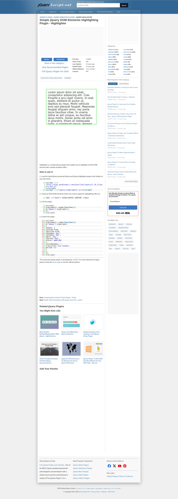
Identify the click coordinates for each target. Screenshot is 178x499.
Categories (52, 12)
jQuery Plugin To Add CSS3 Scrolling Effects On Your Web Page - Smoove (92, 361)
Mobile (125, 62)
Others (110, 64)
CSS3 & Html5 (112, 54)
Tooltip (110, 74)
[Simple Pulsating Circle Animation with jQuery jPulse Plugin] (93, 322)
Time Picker (128, 238)
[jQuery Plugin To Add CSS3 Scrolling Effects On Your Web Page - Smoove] (93, 349)
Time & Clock (127, 72)
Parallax (120, 238)
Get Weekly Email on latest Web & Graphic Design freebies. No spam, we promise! (122, 194)
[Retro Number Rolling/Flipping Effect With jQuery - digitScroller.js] (49, 322)
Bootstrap (111, 238)
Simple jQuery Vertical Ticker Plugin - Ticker (60, 297)
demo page (56, 262)
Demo (46, 59)
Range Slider (113, 245)
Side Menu (129, 245)
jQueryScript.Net (84, 492)
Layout (126, 57)
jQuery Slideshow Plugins (82, 468)
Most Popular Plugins (86, 12)
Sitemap (104, 492)
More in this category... (55, 63)
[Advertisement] (71, 41)
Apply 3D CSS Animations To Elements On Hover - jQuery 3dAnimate (70, 361)
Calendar (118, 234)
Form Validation (113, 231)
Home (42, 12)
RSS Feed (111, 492)
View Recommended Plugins (55, 67)
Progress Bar (129, 241)
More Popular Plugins (131, 181)
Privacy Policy (95, 492)
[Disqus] (71, 396)
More (64, 478)
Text (109, 72)
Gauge (121, 245)
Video (133, 248)
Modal (111, 234)
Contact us (129, 476)
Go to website (90, 69)
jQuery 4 (121, 224)
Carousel (129, 224)
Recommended (124, 83)
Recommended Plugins (105, 12)
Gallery (110, 57)
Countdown (112, 227)
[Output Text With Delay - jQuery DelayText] (71, 322)
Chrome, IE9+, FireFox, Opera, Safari (51, 78)
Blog (118, 12)
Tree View (125, 248)
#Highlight (68, 78)
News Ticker (127, 234)
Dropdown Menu (123, 227)
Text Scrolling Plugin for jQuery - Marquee (121, 97)
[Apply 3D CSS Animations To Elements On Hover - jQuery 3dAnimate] (71, 349)
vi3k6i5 (75, 260)
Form (125, 54)
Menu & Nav (111, 62)
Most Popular (113, 83)
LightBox (110, 59)
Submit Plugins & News (115, 476)
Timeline (117, 248)
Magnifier (133, 231)
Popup (111, 241)
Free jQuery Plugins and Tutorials (55, 4)
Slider (109, 67)
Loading (126, 59)
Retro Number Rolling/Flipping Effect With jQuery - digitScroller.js (49, 334)
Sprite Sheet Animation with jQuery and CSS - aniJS (63, 300)
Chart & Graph (128, 52)
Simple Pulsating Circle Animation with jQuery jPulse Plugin (91, 334)
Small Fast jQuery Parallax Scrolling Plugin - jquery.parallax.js (49, 361)
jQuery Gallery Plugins (81, 478)
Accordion (127, 49)
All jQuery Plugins (113, 49)
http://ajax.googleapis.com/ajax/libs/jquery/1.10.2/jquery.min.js (74, 185)
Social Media (111, 69)
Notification (119, 241)
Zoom (125, 74)
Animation (111, 52)
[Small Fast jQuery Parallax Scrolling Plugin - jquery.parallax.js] (49, 349)
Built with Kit (123, 213)
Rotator (126, 64)
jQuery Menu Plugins (80, 471)
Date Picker (124, 231)
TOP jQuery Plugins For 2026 (55, 71)
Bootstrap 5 (112, 224)
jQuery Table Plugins (80, 475)
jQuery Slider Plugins (81, 465)
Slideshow (126, 67)
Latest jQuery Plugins (68, 12)
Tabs (110, 248)
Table (125, 69)
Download (61, 59)
